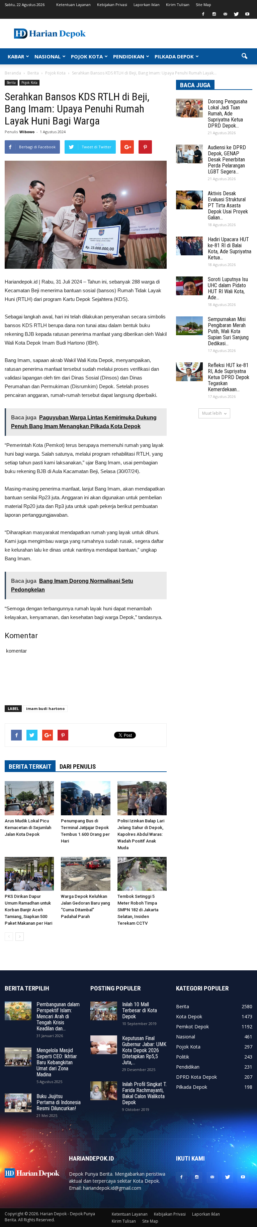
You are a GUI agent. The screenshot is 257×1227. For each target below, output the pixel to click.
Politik (182, 1057)
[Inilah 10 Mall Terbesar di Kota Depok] (103, 1011)
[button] (244, 56)
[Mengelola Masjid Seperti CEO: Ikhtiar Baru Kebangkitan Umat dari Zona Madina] (18, 1056)
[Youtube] (247, 14)
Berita (11, 82)
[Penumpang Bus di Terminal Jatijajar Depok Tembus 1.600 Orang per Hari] (85, 798)
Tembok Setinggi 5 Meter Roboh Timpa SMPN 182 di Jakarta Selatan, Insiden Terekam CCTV (137, 910)
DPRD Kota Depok (196, 1077)
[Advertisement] (85, 683)
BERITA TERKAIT (30, 766)
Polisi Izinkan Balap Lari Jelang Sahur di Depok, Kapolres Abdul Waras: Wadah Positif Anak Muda (140, 834)
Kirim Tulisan (177, 4)
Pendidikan (187, 1067)
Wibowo (26, 131)
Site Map (203, 4)
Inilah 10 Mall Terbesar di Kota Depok (139, 1010)
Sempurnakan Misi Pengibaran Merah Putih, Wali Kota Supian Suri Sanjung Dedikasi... (228, 331)
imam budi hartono (45, 708)
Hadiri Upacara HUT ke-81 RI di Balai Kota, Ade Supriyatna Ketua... (229, 248)
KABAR (16, 56)
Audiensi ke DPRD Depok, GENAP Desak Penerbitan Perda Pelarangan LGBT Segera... (227, 159)
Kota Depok (189, 1016)
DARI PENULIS (78, 766)
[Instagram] (214, 14)
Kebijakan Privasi (112, 4)
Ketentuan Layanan (73, 4)
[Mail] (225, 14)
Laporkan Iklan (147, 4)
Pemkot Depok (192, 1026)
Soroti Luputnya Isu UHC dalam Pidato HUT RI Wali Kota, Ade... (228, 288)
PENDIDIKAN (128, 56)
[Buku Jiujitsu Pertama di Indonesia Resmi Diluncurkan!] (18, 1102)
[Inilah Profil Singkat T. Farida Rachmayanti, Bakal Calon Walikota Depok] (103, 1090)
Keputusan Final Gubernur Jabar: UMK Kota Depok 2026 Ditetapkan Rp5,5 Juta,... (144, 1050)
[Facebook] (203, 14)
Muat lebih (212, 413)
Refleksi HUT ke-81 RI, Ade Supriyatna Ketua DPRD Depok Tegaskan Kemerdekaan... (228, 377)
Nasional (185, 1036)
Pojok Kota (29, 82)
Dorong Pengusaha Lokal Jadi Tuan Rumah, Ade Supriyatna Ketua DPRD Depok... (227, 113)
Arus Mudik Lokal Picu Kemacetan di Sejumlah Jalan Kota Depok (28, 827)
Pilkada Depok (191, 1087)
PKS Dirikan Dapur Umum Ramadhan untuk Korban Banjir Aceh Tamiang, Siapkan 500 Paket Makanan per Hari (28, 910)
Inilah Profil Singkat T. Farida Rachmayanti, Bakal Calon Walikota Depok (144, 1093)
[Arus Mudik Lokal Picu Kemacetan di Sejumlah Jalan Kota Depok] (29, 798)
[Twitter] (236, 14)
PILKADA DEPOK (174, 56)
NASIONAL (47, 56)
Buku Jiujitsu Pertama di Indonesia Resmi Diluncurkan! (58, 1102)
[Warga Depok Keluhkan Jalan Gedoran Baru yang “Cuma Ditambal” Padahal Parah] (85, 874)
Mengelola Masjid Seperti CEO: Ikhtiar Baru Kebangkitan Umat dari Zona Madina (56, 1062)
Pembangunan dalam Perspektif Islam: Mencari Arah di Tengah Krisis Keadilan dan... (58, 1016)
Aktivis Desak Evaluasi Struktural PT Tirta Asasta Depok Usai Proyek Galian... (228, 205)
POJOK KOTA (87, 56)
